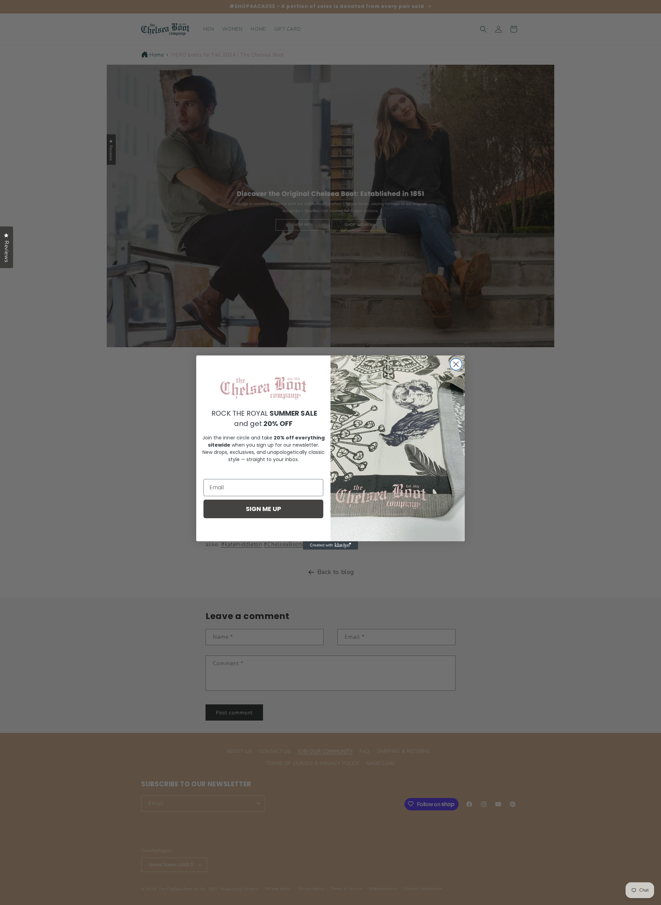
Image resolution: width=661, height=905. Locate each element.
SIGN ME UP (263, 508)
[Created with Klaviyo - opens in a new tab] (330, 545)
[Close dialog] (456, 364)
